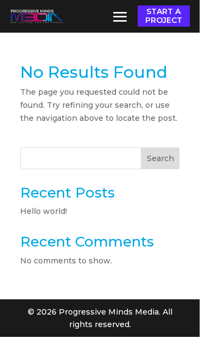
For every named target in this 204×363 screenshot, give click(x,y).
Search (160, 158)
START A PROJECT (163, 15)
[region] (102, 181)
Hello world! (43, 211)
